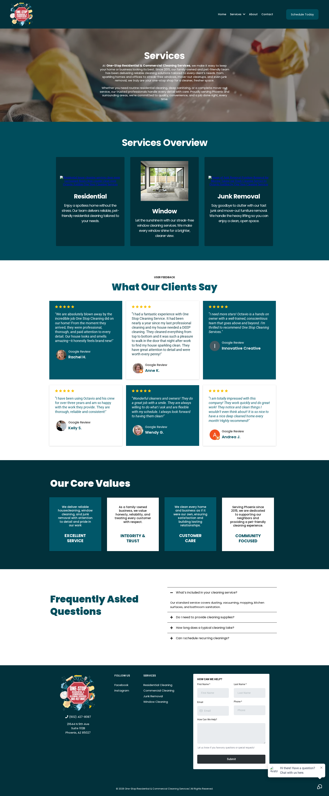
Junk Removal (153, 696)
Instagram (121, 690)
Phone (238, 701)
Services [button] (236, 14)
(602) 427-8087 (80, 717)
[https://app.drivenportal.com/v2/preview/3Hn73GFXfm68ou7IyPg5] (164, 181)
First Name (203, 684)
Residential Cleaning (157, 685)
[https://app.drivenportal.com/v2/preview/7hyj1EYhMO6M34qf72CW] (90, 180)
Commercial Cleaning (158, 690)
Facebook (121, 685)
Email (200, 702)
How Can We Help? (207, 719)
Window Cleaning (155, 702)
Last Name (240, 684)
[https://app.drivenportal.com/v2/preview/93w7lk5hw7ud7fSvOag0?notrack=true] (238, 180)
